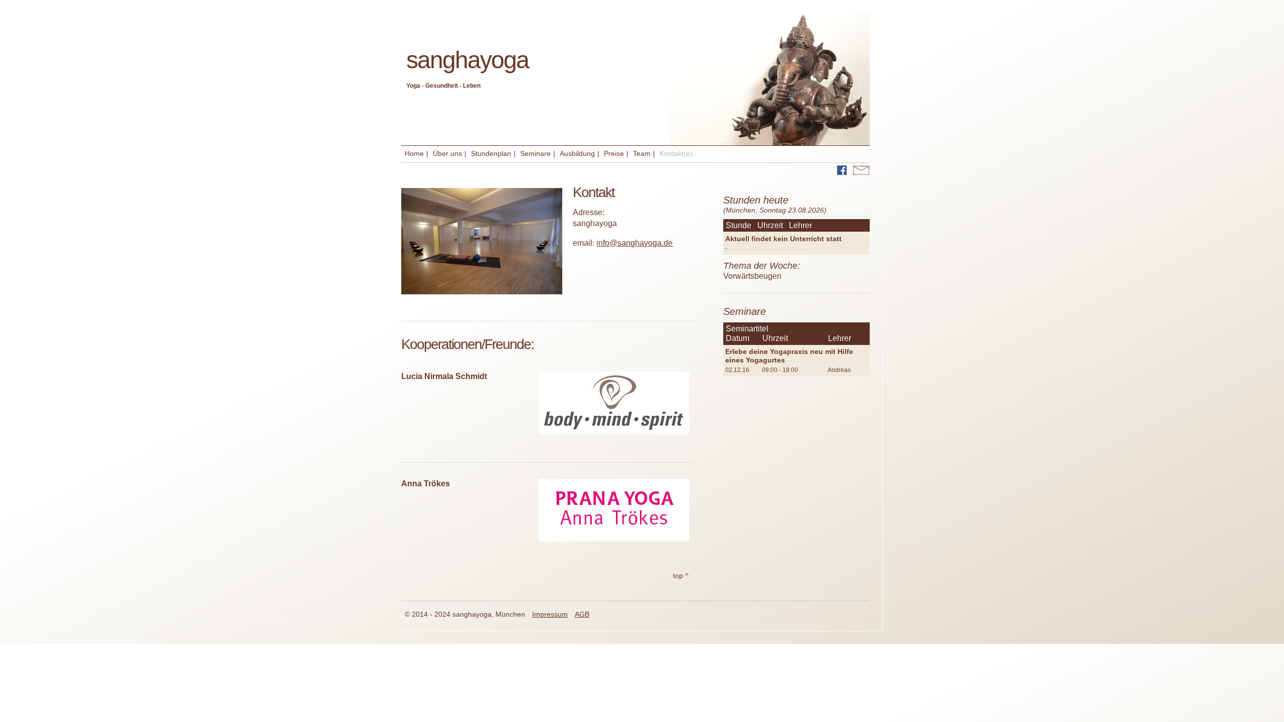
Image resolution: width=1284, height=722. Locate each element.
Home (414, 153)
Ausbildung (577, 153)
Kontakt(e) (676, 153)
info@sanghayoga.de (634, 243)
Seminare (535, 153)
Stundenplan (491, 153)
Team (642, 153)
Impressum (550, 614)
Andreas (839, 370)
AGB (582, 614)
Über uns (447, 153)
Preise (614, 153)
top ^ (681, 576)
